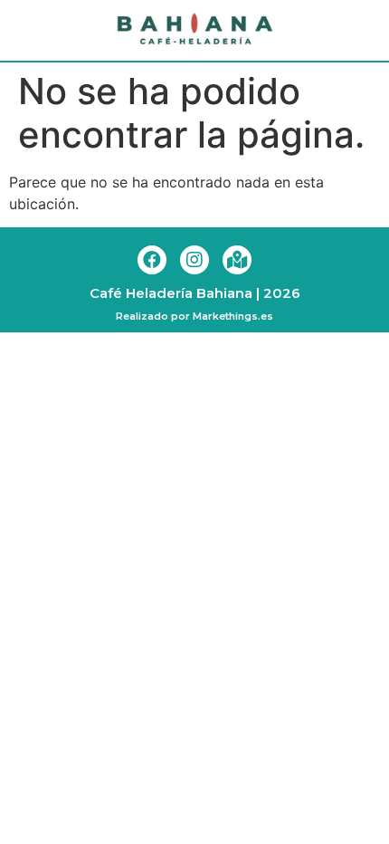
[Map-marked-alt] (237, 259)
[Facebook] (152, 259)
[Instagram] (194, 259)
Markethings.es (233, 316)
